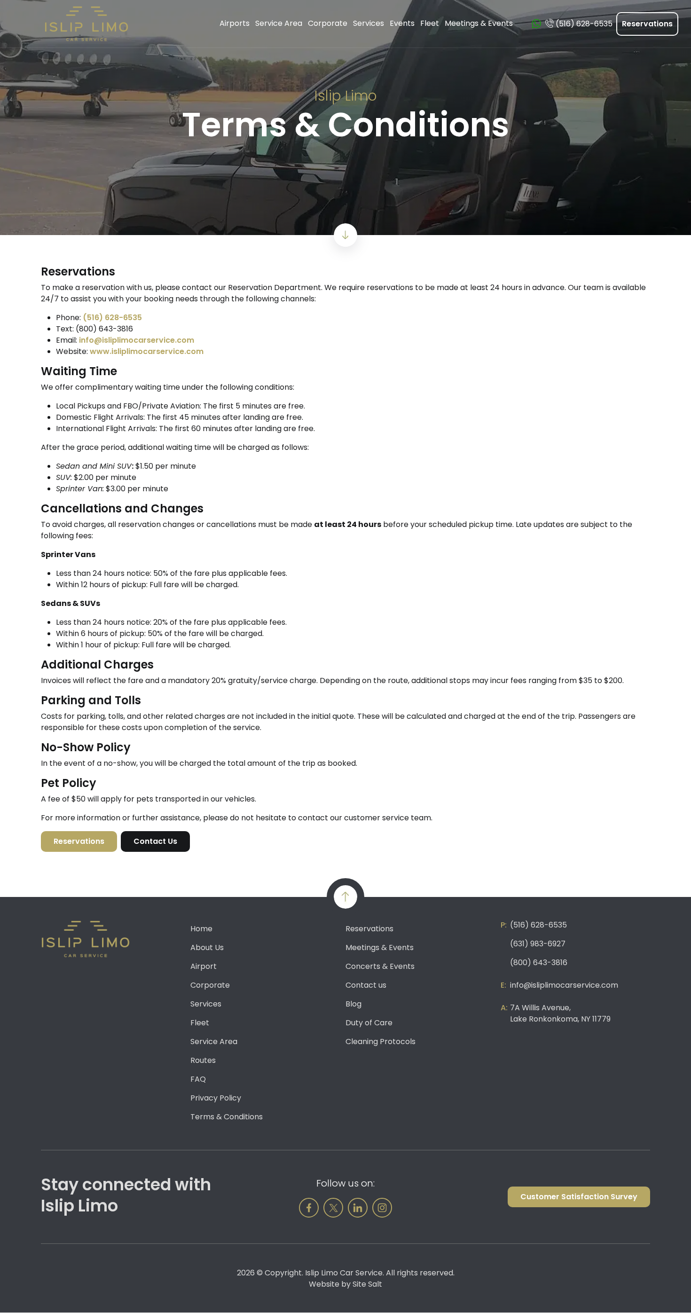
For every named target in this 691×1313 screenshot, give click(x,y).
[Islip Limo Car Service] (86, 23)
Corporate (210, 985)
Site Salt (367, 1284)
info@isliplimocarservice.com (136, 340)
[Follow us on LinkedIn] (358, 1208)
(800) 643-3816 (538, 962)
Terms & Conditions (226, 1116)
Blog (353, 1004)
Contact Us (155, 841)
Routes (203, 1060)
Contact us (366, 985)
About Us (207, 947)
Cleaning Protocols (381, 1041)
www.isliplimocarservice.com (147, 351)
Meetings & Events (380, 947)
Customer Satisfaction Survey (578, 1196)
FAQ (198, 1079)
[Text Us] (536, 24)
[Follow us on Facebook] (309, 1208)
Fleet (199, 1022)
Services (205, 1004)
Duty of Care (369, 1022)
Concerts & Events (380, 966)
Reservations (647, 23)
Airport (203, 966)
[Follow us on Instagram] (382, 1208)
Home (201, 928)
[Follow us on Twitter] (333, 1208)
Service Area (213, 1041)
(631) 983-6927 (537, 943)
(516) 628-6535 (112, 317)
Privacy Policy (215, 1098)
